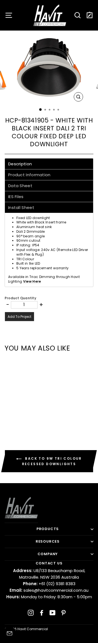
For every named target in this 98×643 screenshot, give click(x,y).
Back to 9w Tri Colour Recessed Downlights (52, 461)
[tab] (49, 163)
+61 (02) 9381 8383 (49, 584)
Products (47, 528)
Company (48, 554)
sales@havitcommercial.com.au (49, 590)
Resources (48, 541)
